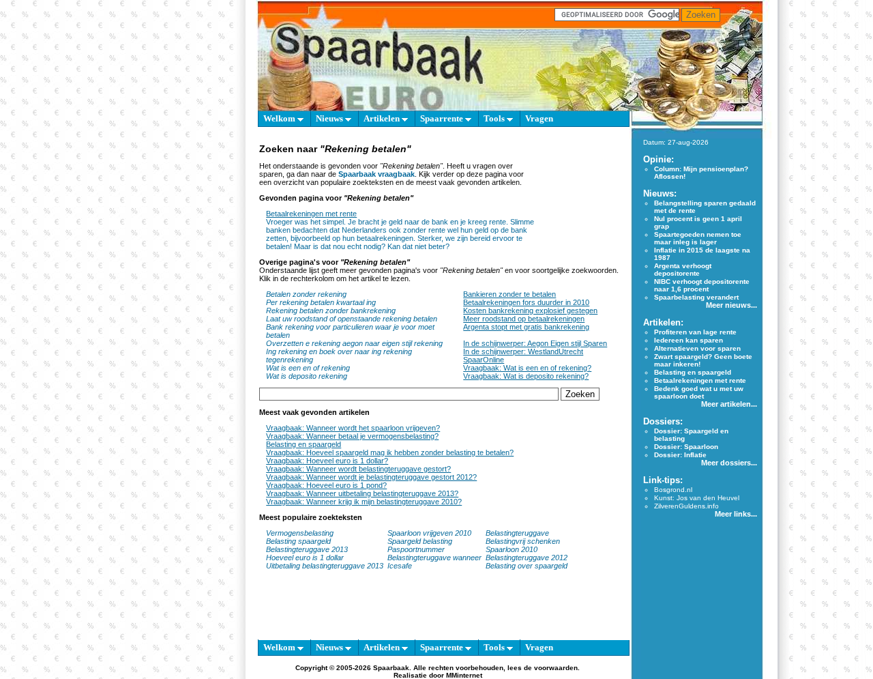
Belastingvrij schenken (523, 541)
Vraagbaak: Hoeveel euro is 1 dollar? (327, 461)
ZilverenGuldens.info (686, 506)
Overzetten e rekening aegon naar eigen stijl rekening (354, 343)
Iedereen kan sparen (688, 340)
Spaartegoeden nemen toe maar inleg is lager (697, 238)
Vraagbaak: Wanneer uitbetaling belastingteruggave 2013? (362, 493)
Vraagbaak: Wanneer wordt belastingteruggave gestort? (358, 469)
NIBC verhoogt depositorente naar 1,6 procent (702, 285)
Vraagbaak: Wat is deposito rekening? (526, 376)
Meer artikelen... (729, 404)
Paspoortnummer (416, 549)
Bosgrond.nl (673, 489)
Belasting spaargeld (298, 541)
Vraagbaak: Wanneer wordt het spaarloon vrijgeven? (353, 428)
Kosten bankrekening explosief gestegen (530, 310)
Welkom (280, 118)
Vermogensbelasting (300, 533)
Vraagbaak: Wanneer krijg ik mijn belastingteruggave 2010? (364, 501)
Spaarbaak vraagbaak (376, 174)
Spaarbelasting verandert (696, 297)
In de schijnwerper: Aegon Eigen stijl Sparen (535, 343)
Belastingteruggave (517, 533)
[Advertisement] (580, 196)
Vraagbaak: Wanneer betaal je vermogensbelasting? (352, 436)
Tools (495, 118)
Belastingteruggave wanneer (434, 557)
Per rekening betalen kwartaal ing (321, 302)
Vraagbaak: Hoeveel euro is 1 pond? (326, 485)
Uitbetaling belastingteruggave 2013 (324, 566)
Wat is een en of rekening (308, 368)
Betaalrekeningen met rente (311, 214)
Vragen (539, 118)
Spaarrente (442, 118)
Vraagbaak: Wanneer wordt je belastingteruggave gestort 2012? (371, 477)
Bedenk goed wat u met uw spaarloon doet (698, 392)
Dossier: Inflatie (680, 455)
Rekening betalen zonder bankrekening (331, 310)
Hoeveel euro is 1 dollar (305, 557)
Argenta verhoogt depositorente (682, 269)
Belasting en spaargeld (303, 444)
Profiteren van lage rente (695, 332)
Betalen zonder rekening (306, 294)
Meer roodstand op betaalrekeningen (524, 319)
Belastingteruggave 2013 (307, 549)
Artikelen (383, 118)
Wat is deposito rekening (306, 376)
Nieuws (330, 118)
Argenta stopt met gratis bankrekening (526, 327)
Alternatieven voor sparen (697, 348)
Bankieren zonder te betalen (509, 294)
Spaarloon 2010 (512, 549)
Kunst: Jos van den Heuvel (696, 498)
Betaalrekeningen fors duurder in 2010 (526, 302)
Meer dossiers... (729, 463)
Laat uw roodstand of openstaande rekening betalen (351, 319)
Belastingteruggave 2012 (526, 557)
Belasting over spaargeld (526, 566)
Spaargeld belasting (419, 541)
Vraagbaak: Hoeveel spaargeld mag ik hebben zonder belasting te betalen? (390, 452)
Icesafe (399, 566)
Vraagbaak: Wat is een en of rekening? (527, 368)
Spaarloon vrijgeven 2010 (429, 533)
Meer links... (736, 514)
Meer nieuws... (731, 305)
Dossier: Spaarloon (686, 446)
